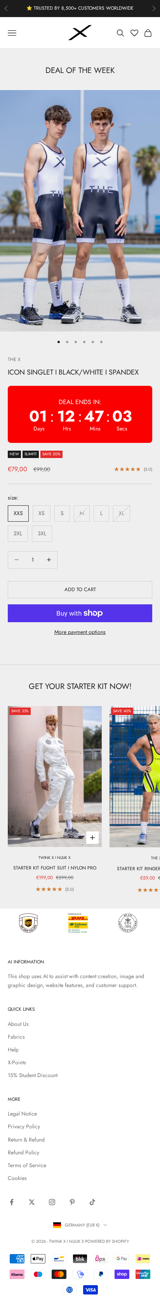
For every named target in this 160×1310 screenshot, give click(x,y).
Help (13, 1049)
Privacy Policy (24, 1126)
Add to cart (80, 589)
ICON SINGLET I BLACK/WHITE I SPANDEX (73, 372)
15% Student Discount (32, 1075)
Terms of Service (27, 1165)
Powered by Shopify (107, 1241)
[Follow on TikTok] (92, 1202)
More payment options (80, 632)
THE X (14, 359)
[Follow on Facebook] (12, 1202)
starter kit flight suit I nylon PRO (54, 867)
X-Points (17, 1062)
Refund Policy (23, 1152)
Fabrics (16, 1037)
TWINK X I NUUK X (54, 858)
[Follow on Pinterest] (72, 1202)
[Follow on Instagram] (52, 1202)
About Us (18, 1024)
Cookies (17, 1178)
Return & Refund (26, 1139)
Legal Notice (22, 1113)
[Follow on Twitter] (32, 1202)
